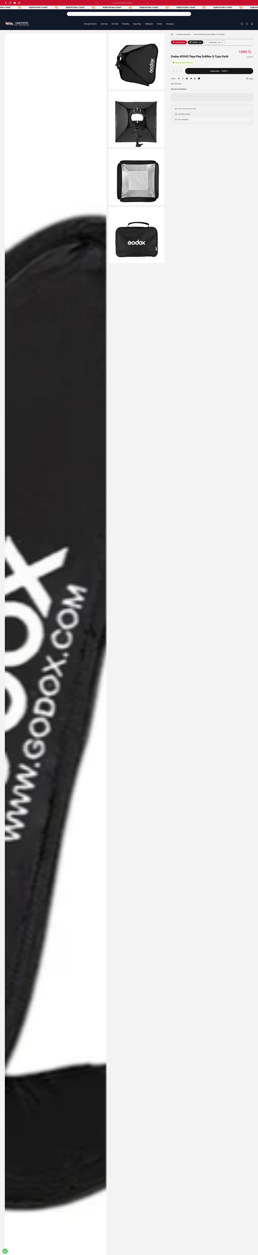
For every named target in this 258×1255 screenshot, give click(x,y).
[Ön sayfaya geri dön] (172, 34)
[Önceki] (98, 3)
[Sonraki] (147, 3)
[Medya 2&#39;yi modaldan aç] (137, 61)
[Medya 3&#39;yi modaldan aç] (137, 119)
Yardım (251, 78)
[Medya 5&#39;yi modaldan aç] (137, 235)
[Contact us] (5, 1251)
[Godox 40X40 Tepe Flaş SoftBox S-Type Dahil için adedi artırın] (181, 71)
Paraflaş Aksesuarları (183, 34)
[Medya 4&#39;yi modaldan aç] (137, 177)
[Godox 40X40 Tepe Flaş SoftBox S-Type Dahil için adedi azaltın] (173, 71)
